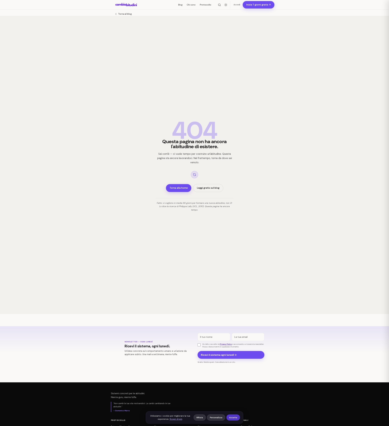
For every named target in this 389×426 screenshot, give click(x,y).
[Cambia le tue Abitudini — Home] (126, 5)
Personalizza (216, 417)
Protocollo (205, 4)
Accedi (237, 4)
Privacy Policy (226, 344)
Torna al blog (125, 13)
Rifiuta (199, 417)
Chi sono (191, 4)
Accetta (233, 417)
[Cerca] (219, 5)
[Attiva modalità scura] (226, 5)
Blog (180, 4)
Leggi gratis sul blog (208, 187)
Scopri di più (176, 419)
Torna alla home (179, 187)
